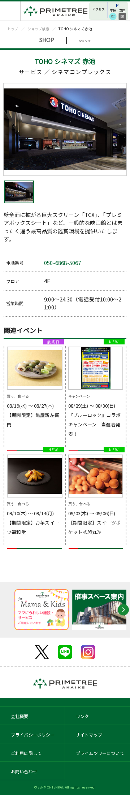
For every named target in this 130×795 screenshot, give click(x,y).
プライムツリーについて (100, 753)
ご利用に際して (26, 753)
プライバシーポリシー (33, 734)
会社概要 (20, 716)
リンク (82, 716)
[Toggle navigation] (10, 11)
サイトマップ (89, 734)
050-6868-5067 (62, 262)
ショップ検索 (38, 28)
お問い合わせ (24, 771)
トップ (12, 28)
